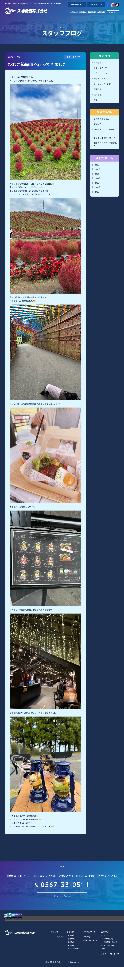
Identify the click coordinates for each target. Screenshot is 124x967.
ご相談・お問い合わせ (110, 953)
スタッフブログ (96, 4)
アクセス (105, 935)
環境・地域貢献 (108, 945)
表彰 (96, 99)
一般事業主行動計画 (109, 942)
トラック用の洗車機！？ (104, 137)
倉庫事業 (71, 938)
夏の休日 (97, 124)
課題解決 (71, 942)
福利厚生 (97, 94)
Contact (113, 12)
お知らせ (74, 12)
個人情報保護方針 (52, 962)
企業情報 (104, 931)
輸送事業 (71, 935)
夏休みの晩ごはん (101, 118)
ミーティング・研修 (102, 83)
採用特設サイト (77, 4)
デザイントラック (101, 78)
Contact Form (62, 896)
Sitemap (72, 962)
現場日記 (97, 89)
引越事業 (71, 945)
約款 (103, 948)
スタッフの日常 (100, 67)
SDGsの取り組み (108, 938)
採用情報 (92, 12)
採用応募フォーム (91, 940)
